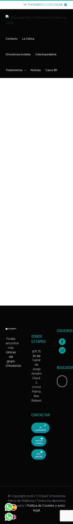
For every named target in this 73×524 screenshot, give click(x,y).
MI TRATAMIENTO (34, 4)
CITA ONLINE (55, 4)
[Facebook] (62, 341)
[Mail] (62, 350)
